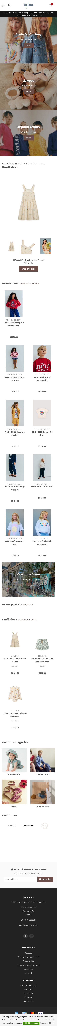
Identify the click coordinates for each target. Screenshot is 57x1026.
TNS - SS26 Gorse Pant (42, 486)
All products (28, 1001)
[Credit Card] (24, 1013)
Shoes (4, 781)
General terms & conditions (28, 957)
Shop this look (28, 269)
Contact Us (28, 969)
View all (27, 605)
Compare (28, 997)
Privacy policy (28, 961)
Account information (28, 985)
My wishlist (28, 993)
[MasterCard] (32, 1013)
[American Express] (16, 1013)
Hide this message (31, 1023)
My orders (28, 989)
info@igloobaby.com (29, 925)
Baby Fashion (7, 749)
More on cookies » (47, 1023)
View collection (29, 284)
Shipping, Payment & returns (28, 965)
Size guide (28, 973)
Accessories (35, 781)
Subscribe (46, 879)
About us (28, 953)
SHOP (28, 45)
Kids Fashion (35, 749)
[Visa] (40, 1013)
